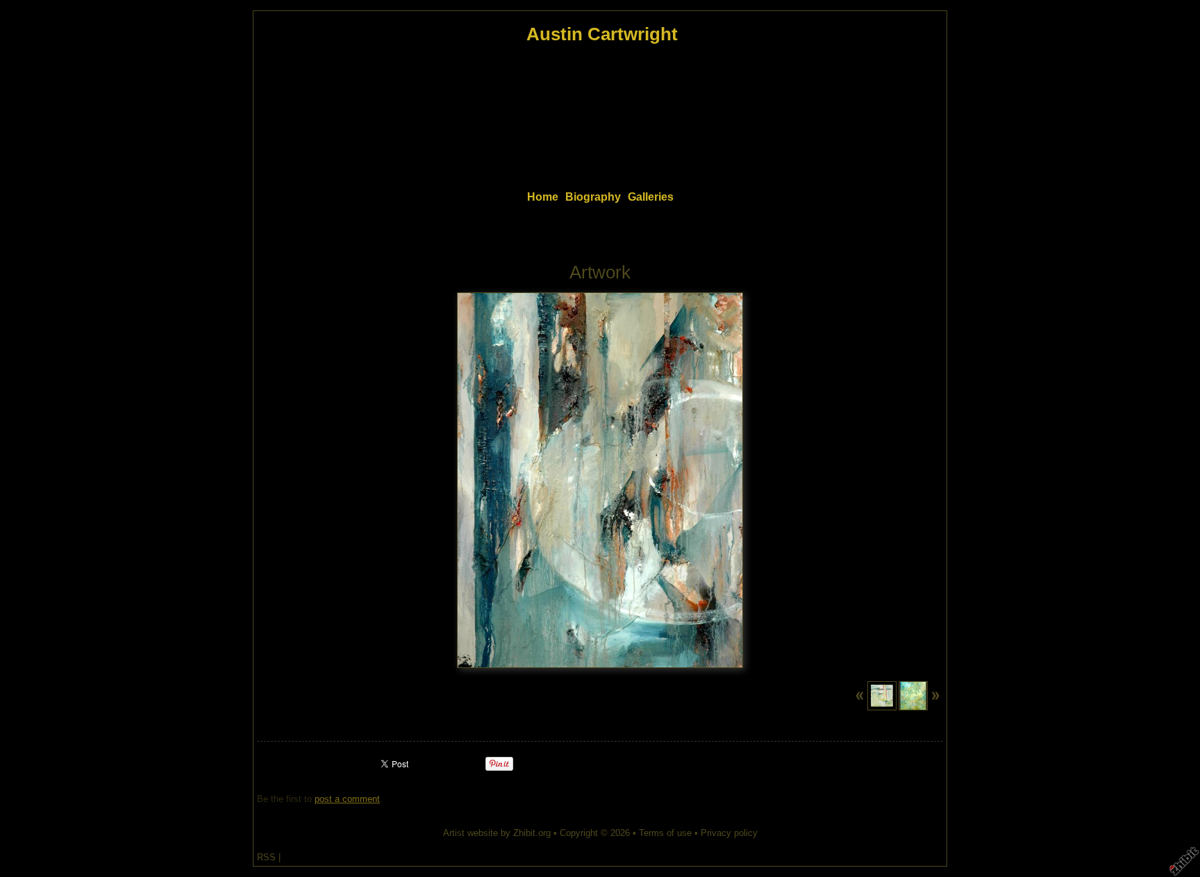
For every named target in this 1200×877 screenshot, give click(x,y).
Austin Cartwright (602, 34)
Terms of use (665, 833)
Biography (593, 197)
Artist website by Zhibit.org (497, 833)
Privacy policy (729, 833)
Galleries (651, 197)
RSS (266, 857)
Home (542, 197)
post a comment (347, 799)
